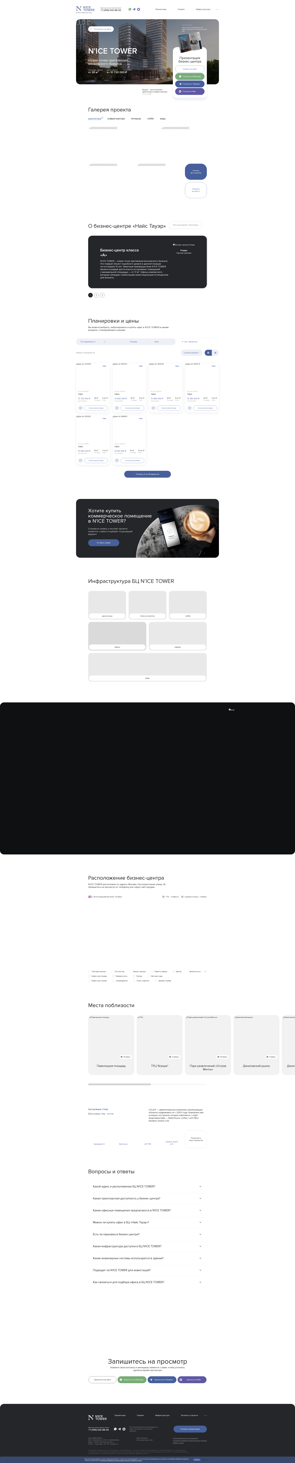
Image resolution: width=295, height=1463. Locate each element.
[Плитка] (208, 353)
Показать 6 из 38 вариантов (147, 474)
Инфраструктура (203, 9)
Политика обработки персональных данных (190, 1441)
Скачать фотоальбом (196, 171)
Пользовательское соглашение (185, 1438)
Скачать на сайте (190, 69)
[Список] (215, 353)
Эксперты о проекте (189, 1415)
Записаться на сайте (102, 1380)
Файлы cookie (178, 1443)
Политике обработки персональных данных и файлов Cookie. (121, 1460)
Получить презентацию (190, 1429)
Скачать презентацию (96, 408)
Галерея (181, 9)
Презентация (160, 9)
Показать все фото (196, 190)
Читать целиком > (97, 616)
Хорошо (197, 1460)
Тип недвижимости (87, 342)
